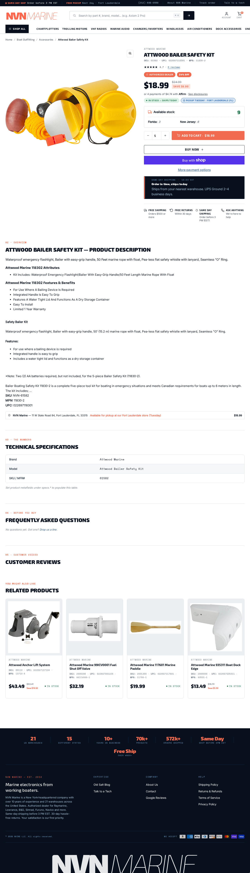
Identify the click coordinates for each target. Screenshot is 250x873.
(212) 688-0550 (148, 2)
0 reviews (174, 67)
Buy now (192, 149)
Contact (151, 791)
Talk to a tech (234, 2)
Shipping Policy (208, 784)
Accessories (46, 39)
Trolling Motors (75, 28)
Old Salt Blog (102, 784)
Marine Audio (120, 28)
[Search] (188, 15)
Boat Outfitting (26, 39)
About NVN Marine (179, 2)
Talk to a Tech (103, 791)
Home (8, 39)
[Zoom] (130, 53)
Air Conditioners (199, 28)
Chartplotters (48, 28)
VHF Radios (99, 28)
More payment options (194, 170)
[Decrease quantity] (148, 135)
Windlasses (175, 28)
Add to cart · (198, 135)
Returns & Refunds (210, 791)
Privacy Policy (207, 804)
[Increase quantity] (165, 135)
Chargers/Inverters (148, 28)
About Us (152, 784)
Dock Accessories (229, 28)
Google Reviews (156, 797)
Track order (207, 2)
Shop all (19, 28)
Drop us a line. (48, 529)
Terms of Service (209, 797)
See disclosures (198, 94)
